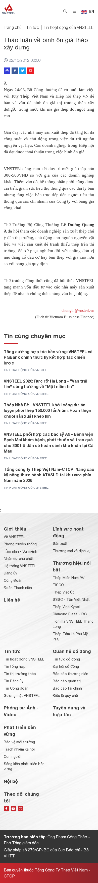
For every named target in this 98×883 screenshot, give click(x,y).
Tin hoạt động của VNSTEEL (68, 27)
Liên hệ (12, 600)
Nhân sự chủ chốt (19, 559)
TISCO (58, 585)
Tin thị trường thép (20, 674)
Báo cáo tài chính (67, 688)
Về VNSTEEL (14, 537)
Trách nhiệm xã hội (19, 749)
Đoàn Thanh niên (18, 588)
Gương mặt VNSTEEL (21, 696)
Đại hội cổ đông (66, 667)
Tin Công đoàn (16, 688)
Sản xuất (60, 544)
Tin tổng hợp (15, 667)
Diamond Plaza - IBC (70, 614)
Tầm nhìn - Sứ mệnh (20, 551)
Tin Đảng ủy (13, 681)
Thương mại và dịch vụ (71, 551)
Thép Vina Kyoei (66, 607)
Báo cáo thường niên (70, 674)
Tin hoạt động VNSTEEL (24, 659)
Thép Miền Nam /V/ (68, 578)
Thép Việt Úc (64, 592)
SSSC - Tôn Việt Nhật (71, 600)
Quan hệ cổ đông (72, 651)
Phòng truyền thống (20, 544)
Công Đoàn (13, 580)
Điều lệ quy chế (65, 696)
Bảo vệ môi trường (19, 742)
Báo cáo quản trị (67, 681)
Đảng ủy (10, 573)
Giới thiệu (15, 529)
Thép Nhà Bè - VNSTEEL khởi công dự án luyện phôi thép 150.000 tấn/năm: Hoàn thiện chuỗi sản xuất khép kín (47, 410)
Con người (12, 757)
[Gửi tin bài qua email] (30, 70)
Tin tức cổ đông (66, 659)
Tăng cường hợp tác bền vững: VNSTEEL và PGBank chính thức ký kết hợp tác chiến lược (48, 357)
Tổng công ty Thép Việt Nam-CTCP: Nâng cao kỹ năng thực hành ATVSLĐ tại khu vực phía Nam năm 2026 (49, 475)
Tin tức (32, 27)
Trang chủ (13, 27)
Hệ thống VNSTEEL (20, 566)
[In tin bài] (7, 70)
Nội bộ (11, 781)
